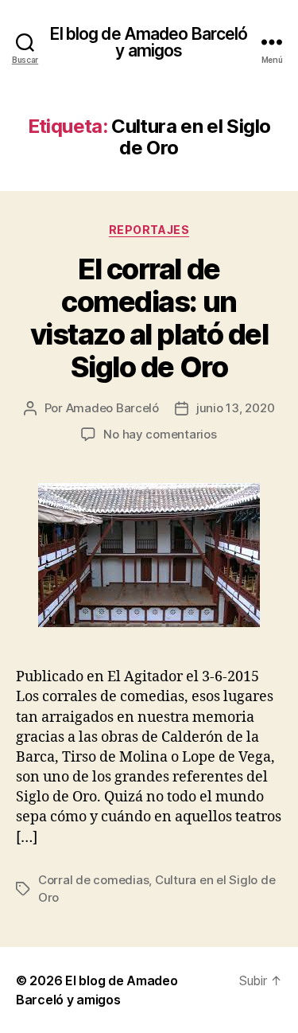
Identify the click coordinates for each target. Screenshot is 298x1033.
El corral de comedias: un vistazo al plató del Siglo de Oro (149, 317)
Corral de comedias (93, 879)
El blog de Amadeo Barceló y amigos (148, 42)
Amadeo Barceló (112, 407)
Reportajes (149, 229)
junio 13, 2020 (235, 407)
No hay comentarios (159, 434)
